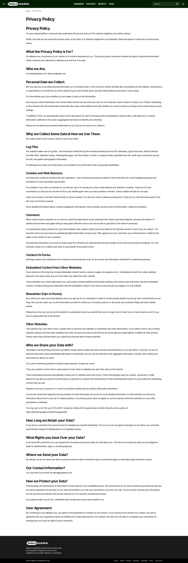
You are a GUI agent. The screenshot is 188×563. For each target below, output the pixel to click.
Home (28, 11)
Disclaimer (136, 560)
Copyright (144, 560)
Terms (151, 560)
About (116, 560)
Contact (122, 560)
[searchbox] (163, 4)
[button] (4, 4)
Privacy (128, 560)
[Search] (177, 4)
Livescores (158, 560)
